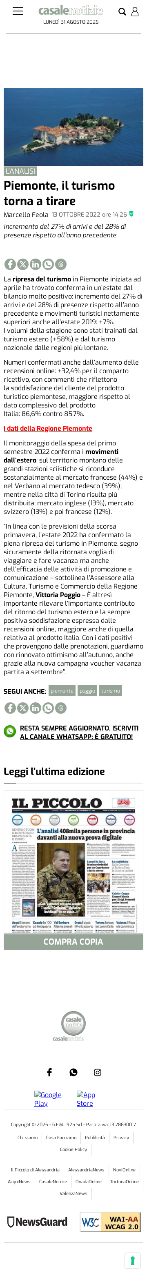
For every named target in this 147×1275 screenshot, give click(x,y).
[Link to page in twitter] (23, 264)
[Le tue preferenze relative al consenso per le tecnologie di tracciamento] (132, 1260)
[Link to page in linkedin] (35, 264)
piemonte (62, 690)
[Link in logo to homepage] (70, 11)
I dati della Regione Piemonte (48, 428)
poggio (87, 690)
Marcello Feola (26, 214)
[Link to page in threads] (61, 264)
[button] (122, 12)
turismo (110, 690)
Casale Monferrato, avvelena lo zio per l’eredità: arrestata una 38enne (72, 1149)
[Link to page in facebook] (10, 264)
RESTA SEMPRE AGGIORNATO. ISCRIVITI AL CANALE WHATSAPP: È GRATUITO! (79, 732)
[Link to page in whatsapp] (48, 264)
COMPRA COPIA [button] (73, 941)
